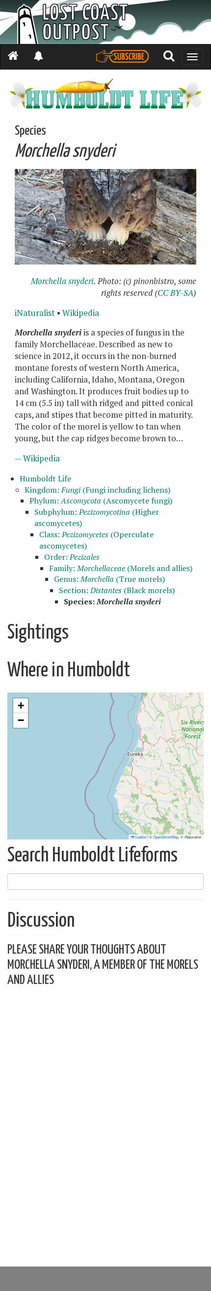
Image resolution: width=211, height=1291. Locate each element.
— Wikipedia (37, 458)
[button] (20, 705)
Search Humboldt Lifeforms (92, 855)
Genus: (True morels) (109, 579)
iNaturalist (35, 313)
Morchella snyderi (62, 281)
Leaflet (140, 836)
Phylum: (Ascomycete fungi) (100, 500)
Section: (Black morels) (117, 590)
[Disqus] (105, 1117)
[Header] (105, 22)
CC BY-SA (175, 292)
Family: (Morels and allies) (120, 568)
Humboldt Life (45, 478)
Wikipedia (80, 313)
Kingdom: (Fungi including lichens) (97, 489)
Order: (72, 556)
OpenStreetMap (166, 836)
